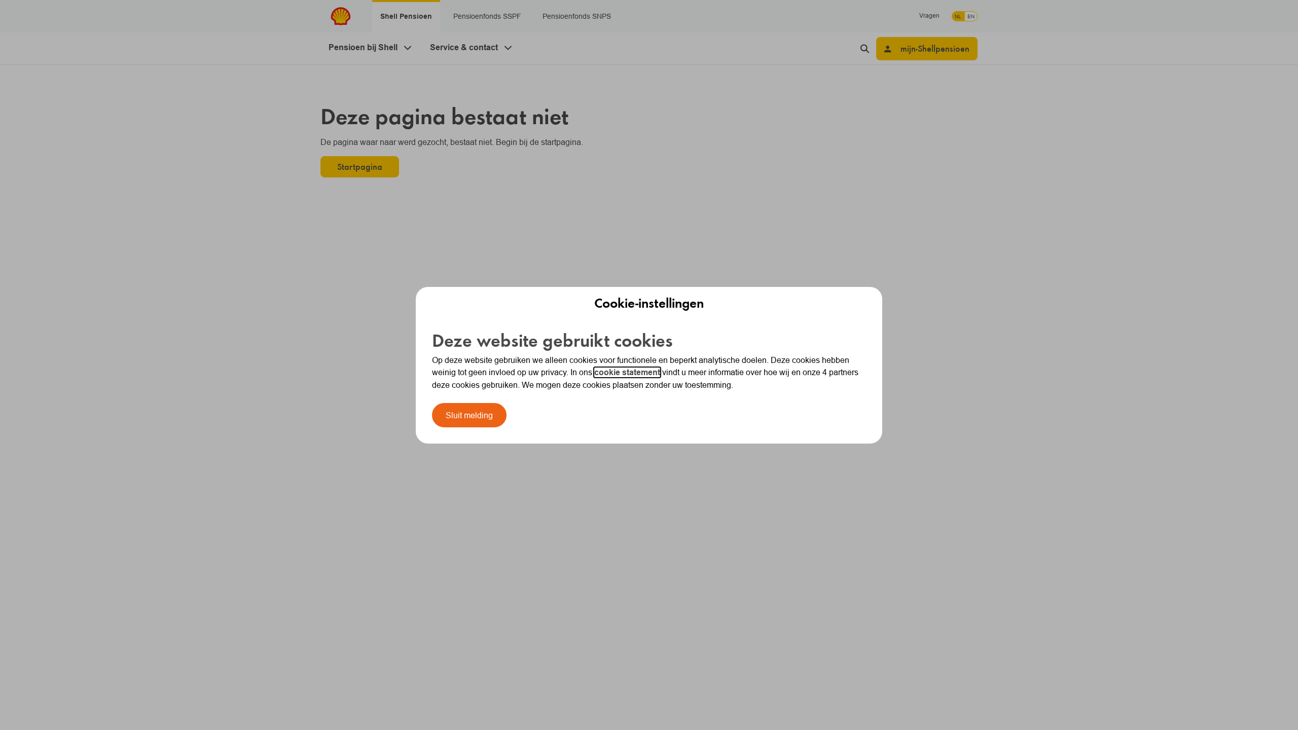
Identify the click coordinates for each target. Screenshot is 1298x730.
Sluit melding (469, 415)
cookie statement (627, 372)
